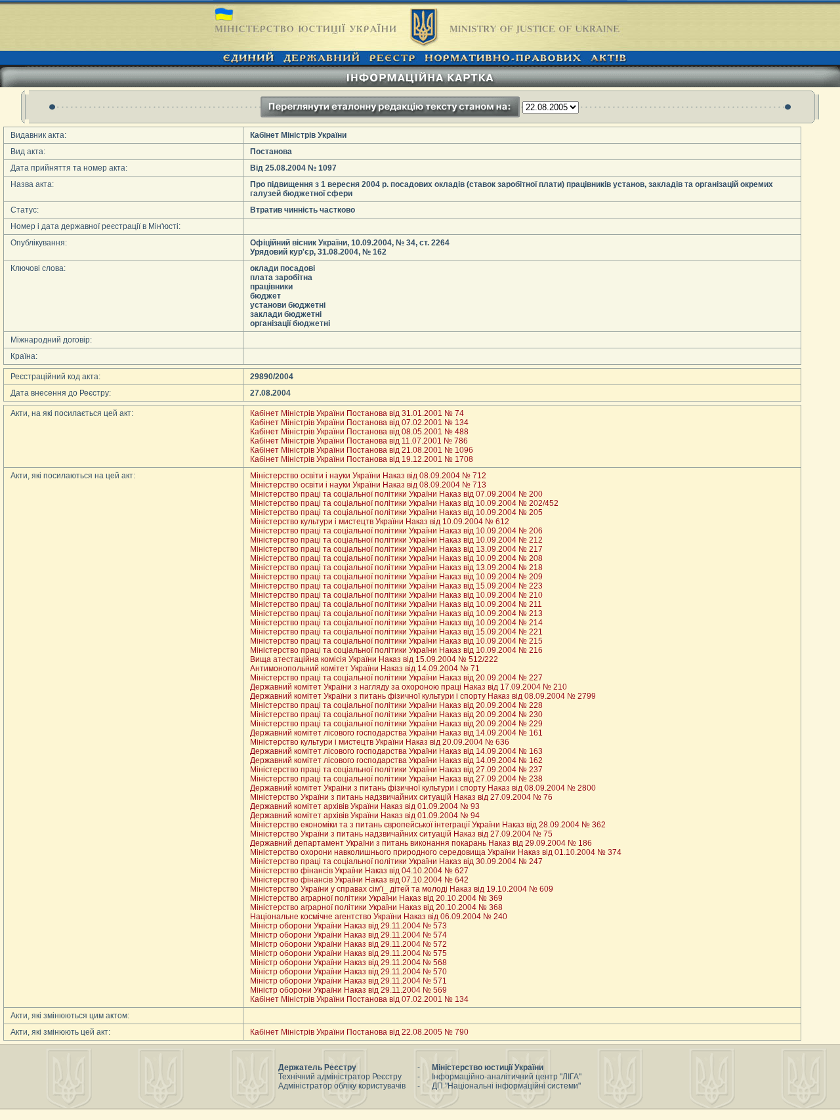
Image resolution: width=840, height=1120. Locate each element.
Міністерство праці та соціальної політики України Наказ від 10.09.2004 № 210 (396, 595)
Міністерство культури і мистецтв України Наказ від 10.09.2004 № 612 (379, 521)
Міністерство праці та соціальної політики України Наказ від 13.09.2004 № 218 (396, 567)
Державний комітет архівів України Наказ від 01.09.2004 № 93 (365, 806)
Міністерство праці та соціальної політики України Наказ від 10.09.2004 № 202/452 (404, 503)
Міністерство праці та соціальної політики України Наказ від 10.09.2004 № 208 (396, 558)
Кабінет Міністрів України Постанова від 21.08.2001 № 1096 (361, 450)
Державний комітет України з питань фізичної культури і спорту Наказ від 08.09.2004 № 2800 (423, 788)
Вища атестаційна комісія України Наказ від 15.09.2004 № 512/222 (374, 659)
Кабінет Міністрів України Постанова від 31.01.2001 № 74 (357, 413)
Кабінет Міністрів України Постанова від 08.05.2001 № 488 (359, 431)
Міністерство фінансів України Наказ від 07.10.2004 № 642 (359, 879)
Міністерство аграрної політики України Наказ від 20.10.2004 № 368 (376, 907)
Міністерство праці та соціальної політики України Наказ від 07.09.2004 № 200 (396, 494)
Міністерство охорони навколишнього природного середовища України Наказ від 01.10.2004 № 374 (435, 852)
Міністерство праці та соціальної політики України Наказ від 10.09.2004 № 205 (396, 512)
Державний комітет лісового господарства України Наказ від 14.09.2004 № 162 (396, 760)
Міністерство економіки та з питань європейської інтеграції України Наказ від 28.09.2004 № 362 (428, 824)
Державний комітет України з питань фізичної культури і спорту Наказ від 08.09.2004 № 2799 (423, 696)
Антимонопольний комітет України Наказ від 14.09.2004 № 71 (365, 668)
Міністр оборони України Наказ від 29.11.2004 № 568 (348, 962)
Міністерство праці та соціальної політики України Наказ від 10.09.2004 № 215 (396, 641)
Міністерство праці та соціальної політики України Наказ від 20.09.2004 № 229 (396, 723)
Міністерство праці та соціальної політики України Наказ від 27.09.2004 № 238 (396, 778)
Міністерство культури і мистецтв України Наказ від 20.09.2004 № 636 (379, 742)
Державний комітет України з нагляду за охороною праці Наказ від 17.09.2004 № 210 (408, 687)
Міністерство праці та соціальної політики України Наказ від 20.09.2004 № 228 (396, 705)
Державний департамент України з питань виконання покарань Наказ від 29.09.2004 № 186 (421, 843)
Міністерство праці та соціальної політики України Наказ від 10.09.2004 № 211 (396, 604)
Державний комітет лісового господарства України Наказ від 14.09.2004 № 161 (396, 732)
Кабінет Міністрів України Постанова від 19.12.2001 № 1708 (361, 459)
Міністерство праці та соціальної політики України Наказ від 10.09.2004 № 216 (396, 650)
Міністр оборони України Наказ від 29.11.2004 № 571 (348, 980)
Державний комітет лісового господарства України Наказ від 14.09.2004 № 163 (396, 751)
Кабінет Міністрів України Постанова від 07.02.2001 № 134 (359, 422)
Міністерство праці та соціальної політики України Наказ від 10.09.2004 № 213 (396, 613)
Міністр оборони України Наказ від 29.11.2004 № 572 (348, 944)
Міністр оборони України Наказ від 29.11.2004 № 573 (348, 925)
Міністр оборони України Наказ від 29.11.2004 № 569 (348, 990)
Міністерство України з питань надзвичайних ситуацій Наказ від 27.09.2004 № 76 (401, 797)
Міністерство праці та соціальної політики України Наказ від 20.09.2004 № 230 (396, 714)
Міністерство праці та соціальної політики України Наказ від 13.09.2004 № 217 (396, 549)
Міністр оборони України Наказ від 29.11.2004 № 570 (348, 971)
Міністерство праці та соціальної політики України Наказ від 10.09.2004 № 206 (396, 530)
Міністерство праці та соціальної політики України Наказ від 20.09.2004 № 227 (396, 677)
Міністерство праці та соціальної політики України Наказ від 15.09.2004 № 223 (396, 586)
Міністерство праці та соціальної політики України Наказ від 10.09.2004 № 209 (396, 576)
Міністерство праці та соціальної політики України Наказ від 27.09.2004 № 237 (396, 769)
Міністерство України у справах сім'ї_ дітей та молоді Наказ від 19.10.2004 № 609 (401, 889)
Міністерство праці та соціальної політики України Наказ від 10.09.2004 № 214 (396, 622)
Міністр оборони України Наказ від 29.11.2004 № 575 (348, 953)
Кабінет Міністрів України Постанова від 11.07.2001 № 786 (359, 441)
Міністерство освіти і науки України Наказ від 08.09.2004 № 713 (368, 484)
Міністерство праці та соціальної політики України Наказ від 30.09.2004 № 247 (396, 861)
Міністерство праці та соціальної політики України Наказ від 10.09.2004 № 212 (396, 540)
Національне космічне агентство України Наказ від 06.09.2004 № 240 (378, 916)
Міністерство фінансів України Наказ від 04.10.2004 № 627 (359, 870)
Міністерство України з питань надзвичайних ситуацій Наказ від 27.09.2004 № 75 (401, 834)
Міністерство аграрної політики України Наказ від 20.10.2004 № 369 (376, 898)
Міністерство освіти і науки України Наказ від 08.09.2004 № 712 (368, 475)
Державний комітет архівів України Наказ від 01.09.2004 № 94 (365, 815)
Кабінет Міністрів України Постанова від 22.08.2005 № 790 (359, 1032)
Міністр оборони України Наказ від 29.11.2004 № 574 (348, 935)
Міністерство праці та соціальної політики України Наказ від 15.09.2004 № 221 (396, 631)
